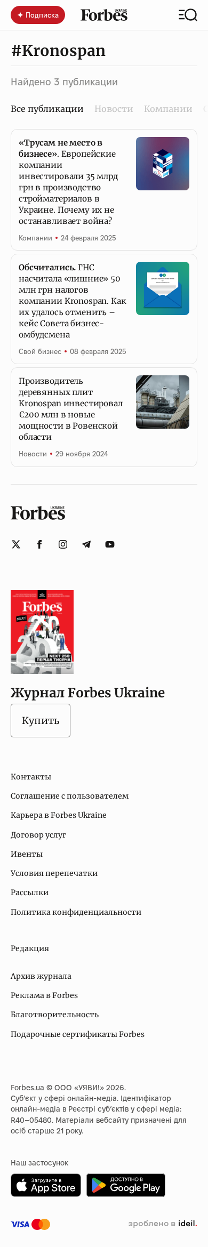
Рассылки (30, 892)
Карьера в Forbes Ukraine (59, 815)
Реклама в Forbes (44, 995)
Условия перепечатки (54, 873)
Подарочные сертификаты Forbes (78, 1034)
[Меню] (188, 15)
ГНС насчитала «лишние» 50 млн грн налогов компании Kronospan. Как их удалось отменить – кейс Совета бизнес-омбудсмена (72, 301)
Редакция (30, 948)
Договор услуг (38, 835)
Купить (40, 720)
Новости (113, 108)
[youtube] (110, 544)
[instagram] (63, 544)
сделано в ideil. (162, 1224)
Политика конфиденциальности (76, 912)
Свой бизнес (40, 351)
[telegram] (86, 544)
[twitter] (16, 544)
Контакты (31, 777)
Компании (168, 108)
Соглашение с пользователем (70, 796)
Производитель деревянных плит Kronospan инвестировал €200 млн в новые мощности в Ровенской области (71, 409)
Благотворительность (55, 1014)
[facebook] (39, 544)
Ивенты (27, 854)
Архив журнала (41, 976)
